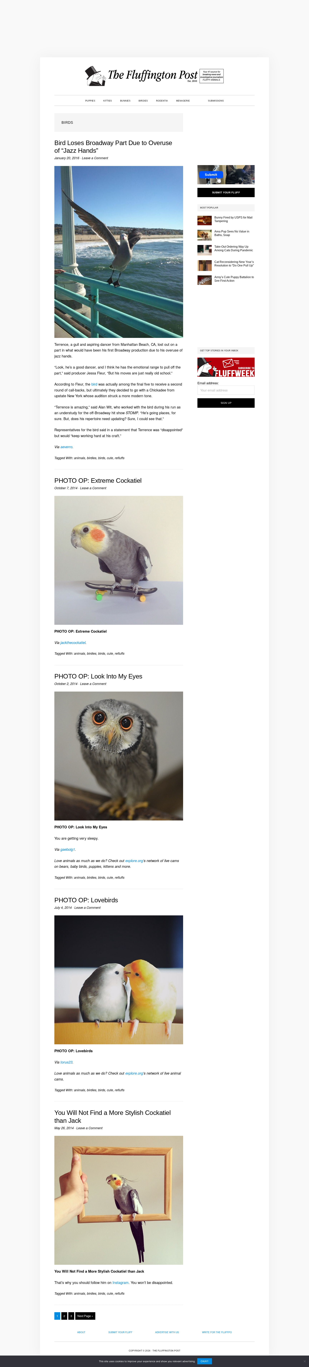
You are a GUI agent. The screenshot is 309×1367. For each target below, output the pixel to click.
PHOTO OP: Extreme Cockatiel (98, 480)
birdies (91, 458)
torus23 (66, 1062)
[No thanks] (304, 1361)
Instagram (120, 1282)
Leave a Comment (95, 158)
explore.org (134, 860)
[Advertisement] (154, 29)
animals (79, 458)
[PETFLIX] (198, 100)
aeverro (66, 446)
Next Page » (85, 1317)
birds (101, 458)
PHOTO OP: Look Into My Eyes (98, 676)
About (81, 1332)
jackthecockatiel (72, 642)
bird (94, 384)
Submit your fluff (226, 192)
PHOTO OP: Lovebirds (86, 900)
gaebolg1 (67, 849)
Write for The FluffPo (217, 1332)
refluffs (119, 458)
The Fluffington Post (154, 76)
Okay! (205, 1361)
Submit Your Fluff (120, 1332)
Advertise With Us (167, 1332)
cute (110, 458)
